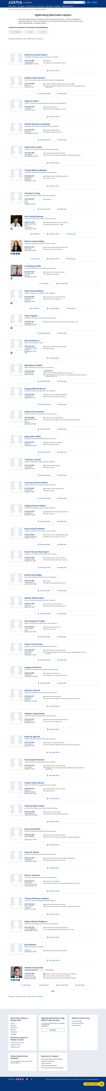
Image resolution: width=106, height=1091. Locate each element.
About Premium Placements (49, 1065)
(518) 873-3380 (29, 558)
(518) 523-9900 (29, 835)
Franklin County (15, 1047)
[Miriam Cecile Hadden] (16, 246)
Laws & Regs (49, 6)
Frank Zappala (31, 315)
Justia (9, 9)
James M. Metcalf (32, 736)
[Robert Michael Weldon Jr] (16, 926)
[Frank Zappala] (16, 320)
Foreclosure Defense (78, 1023)
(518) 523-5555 (29, 581)
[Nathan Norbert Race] (16, 602)
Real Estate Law (25, 9)
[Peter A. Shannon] (16, 880)
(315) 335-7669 (29, 371)
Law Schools (40, 6)
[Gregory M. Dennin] (16, 672)
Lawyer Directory (16, 9)
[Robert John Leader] (16, 151)
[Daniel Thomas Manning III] (16, 556)
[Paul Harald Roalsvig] (16, 221)
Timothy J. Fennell (33, 459)
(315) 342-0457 (29, 534)
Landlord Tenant (76, 1025)
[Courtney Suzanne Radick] (16, 487)
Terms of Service (75, 1079)
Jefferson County (15, 1045)
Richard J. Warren (32, 690)
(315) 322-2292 (29, 60)
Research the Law (31, 6)
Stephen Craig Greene (34, 713)
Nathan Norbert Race (34, 598)
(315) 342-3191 (29, 719)
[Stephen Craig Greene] (16, 718)
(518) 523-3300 (29, 812)
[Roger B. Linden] (16, 105)
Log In (88, 2)
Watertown (14, 1032)
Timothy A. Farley (32, 193)
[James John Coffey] (16, 441)
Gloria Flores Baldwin (34, 291)
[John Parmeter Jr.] (16, 345)
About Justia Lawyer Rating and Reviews (52, 1068)
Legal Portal (58, 1079)
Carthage (13, 1034)
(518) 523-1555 (29, 858)
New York (32, 9)
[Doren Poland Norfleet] (16, 533)
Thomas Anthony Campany (37, 898)
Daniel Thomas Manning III (37, 552)
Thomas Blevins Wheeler (36, 170)
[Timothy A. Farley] (16, 198)
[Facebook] (21, 1079)
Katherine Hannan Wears (36, 55)
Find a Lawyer (12, 6)
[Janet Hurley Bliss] (16, 833)
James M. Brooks (32, 852)
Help (68, 1079)
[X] (29, 1079)
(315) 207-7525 (29, 394)
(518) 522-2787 (29, 247)
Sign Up (94, 2)
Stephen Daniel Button (35, 78)
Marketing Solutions (67, 6)
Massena (13, 1030)
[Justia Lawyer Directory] (15, 2)
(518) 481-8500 (29, 604)
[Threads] (25, 1079)
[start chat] (101, 1084)
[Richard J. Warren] (16, 695)
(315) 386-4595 (29, 107)
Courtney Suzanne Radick (36, 482)
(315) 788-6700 (29, 650)
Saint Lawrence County (17, 1042)
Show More (53, 1030)
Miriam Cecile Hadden (34, 241)
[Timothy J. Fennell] (16, 464)
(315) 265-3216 (29, 176)
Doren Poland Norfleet (35, 528)
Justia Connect (50, 1079)
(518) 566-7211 (29, 321)
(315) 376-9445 (29, 904)
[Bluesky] (27, 1079)
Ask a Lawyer (21, 6)
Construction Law (77, 1021)
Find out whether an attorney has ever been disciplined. (22, 1062)
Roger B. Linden (32, 101)
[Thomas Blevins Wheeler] (16, 174)
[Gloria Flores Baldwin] (16, 295)
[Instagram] (23, 1079)
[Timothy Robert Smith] (16, 810)
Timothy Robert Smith (34, 806)
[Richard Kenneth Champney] (16, 128)
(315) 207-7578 (29, 511)
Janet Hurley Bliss (32, 829)
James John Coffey (33, 436)
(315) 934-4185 (29, 297)
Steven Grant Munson (34, 411)
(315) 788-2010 (29, 627)
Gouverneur (14, 1027)
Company (64, 1079)
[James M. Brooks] (16, 856)
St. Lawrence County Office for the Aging (52, 1023)
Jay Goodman (30, 944)
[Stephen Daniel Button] (16, 82)
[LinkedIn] (16, 1079)
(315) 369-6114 (29, 881)
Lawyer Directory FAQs (47, 1061)
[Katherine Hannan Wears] (16, 59)
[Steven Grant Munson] (16, 416)
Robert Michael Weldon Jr (36, 921)
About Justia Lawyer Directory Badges (52, 1059)
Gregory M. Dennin (33, 667)
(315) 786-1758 (29, 346)
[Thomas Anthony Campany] (16, 903)
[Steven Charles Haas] (16, 648)
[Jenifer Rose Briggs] (16, 579)
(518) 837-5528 (29, 272)
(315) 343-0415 (29, 742)
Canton (13, 1023)
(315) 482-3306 (29, 130)
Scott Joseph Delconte (34, 759)
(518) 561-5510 (29, 442)
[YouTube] (19, 1079)
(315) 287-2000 (29, 153)
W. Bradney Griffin (33, 266)
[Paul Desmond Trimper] (16, 625)
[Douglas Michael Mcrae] (16, 393)
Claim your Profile (46, 1063)
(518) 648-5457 (29, 788)
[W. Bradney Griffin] (16, 270)
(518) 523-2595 (29, 673)
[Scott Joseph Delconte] (16, 764)
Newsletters (57, 6)
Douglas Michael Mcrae (35, 388)
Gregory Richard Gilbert (35, 505)
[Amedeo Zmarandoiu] (16, 972)
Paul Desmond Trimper (35, 621)
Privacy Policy (83, 1079)
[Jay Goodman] (16, 949)
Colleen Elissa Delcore (34, 783)
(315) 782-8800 (29, 417)
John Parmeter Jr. (32, 340)
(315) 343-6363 (29, 465)
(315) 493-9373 (29, 199)
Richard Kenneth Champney (37, 124)
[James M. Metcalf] (16, 741)
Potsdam (13, 1025)
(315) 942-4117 (29, 696)
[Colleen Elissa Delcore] (16, 787)
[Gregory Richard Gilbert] (16, 510)
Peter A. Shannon (32, 875)
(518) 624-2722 (29, 222)
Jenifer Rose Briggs (33, 575)
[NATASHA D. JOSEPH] (16, 370)
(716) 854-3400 (29, 974)
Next (53, 991)
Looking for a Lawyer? (91, 1084)
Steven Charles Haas (34, 644)
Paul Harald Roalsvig (34, 216)
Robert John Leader (33, 147)
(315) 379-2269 (29, 84)
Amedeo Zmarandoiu (34, 967)
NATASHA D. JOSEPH (33, 365)
